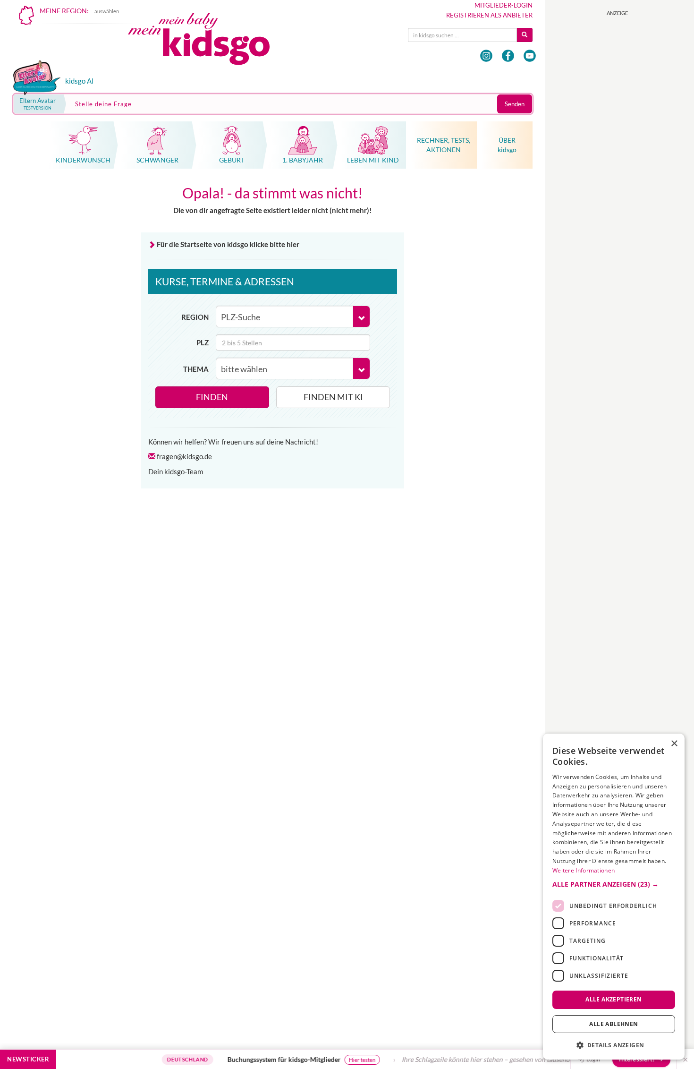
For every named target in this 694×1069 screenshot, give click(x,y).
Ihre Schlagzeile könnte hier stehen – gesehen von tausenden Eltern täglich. (496, 1059)
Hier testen (348, 1059)
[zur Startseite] (206, 41)
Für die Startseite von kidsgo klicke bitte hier (228, 244)
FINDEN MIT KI (333, 397)
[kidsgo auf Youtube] (530, 56)
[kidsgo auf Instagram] (486, 56)
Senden (515, 104)
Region (195, 317)
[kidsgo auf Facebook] (508, 56)
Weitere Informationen (583, 870)
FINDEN (212, 397)
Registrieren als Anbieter (489, 15)
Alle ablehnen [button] (613, 1024)
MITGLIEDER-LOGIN (503, 5)
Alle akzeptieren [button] (613, 999)
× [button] (673, 743)
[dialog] (614, 897)
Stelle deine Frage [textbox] (103, 104)
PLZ (202, 342)
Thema (196, 369)
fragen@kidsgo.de (184, 456)
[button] (613, 884)
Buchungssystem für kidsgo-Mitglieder (270, 1059)
